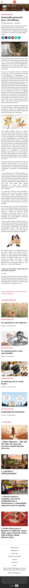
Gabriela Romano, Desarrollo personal (16, 291)
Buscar (14, 565)
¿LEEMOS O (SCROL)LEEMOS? (9, 472)
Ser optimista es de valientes (14, 322)
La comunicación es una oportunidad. (12, 352)
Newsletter (14, 562)
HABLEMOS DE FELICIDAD (12, 412)
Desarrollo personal (7, 14)
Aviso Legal (14, 553)
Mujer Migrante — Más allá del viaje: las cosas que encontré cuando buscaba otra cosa (14, 444)
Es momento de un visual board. (12, 382)
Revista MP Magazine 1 (14, 573)
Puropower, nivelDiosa (7, 293)
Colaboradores (14, 550)
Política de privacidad (14, 556)
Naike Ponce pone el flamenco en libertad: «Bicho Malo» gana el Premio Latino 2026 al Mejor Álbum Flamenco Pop (14, 532)
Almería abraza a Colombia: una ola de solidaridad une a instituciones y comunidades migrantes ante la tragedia (14, 501)
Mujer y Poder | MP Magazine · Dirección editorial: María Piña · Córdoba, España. (14, 569)
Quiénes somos (14, 547)
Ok (16, 585)
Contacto (14, 559)
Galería (22, 43)
